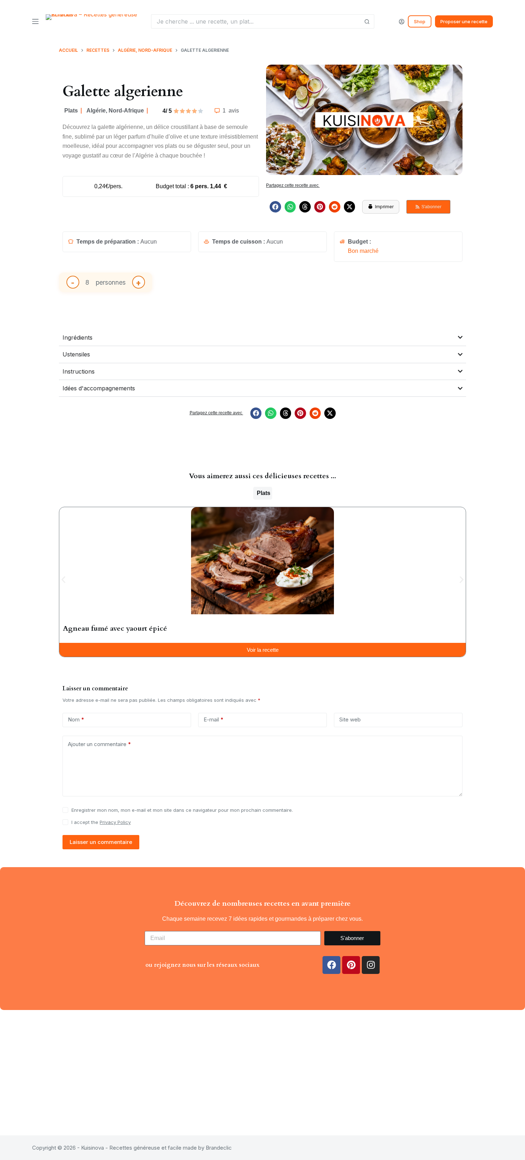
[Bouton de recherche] (367, 21)
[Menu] (35, 21)
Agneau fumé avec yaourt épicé (115, 628)
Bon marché (363, 251)
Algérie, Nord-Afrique (115, 111)
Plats (71, 111)
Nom (76, 719)
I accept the (101, 822)
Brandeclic (219, 1147)
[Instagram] (371, 965)
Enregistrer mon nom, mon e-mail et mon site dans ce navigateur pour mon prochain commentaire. (182, 810)
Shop (419, 21)
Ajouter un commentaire (99, 744)
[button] (275, 206)
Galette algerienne (122, 91)
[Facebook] (331, 965)
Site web (350, 719)
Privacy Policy (115, 822)
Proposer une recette (464, 21)
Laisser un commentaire (101, 842)
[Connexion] (401, 21)
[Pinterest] (351, 965)
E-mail (214, 719)
